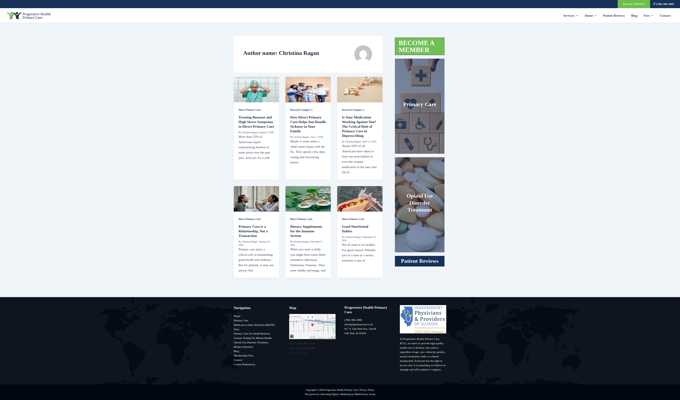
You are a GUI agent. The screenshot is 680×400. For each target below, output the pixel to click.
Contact (665, 15)
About (588, 15)
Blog (634, 15)
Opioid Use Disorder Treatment (420, 203)
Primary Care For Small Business (252, 333)
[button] (634, 4)
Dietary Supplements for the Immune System (306, 231)
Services (568, 15)
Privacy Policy (367, 389)
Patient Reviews (614, 15)
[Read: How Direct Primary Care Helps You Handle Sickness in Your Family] (308, 89)
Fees (647, 15)
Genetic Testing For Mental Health (253, 338)
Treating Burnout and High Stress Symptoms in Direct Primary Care (256, 121)
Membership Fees (243, 355)
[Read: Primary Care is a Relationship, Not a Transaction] (256, 198)
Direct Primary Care (250, 110)
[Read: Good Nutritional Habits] (359, 198)
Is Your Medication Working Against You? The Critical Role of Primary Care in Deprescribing (359, 126)
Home (237, 316)
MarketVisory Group (365, 394)
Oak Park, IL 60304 (355, 333)
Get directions (298, 353)
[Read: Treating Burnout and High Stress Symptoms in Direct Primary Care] (256, 89)
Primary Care (419, 104)
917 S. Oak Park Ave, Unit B (360, 328)
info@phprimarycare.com (358, 324)
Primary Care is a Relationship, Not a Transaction (253, 231)
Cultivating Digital (329, 394)
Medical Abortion (243, 346)
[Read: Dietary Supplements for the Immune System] (308, 198)
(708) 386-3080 (665, 4)
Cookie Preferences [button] (244, 364)
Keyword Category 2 (301, 110)
